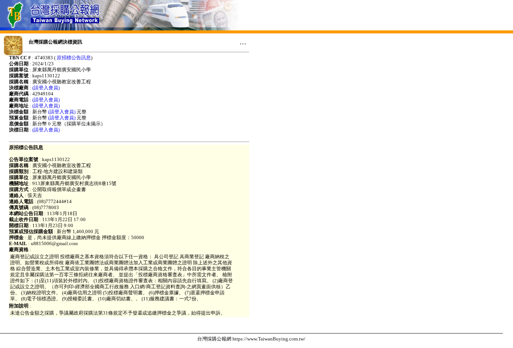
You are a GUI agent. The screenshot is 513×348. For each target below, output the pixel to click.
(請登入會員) (46, 87)
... (243, 42)
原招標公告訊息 (74, 57)
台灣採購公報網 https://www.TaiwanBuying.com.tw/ (251, 339)
